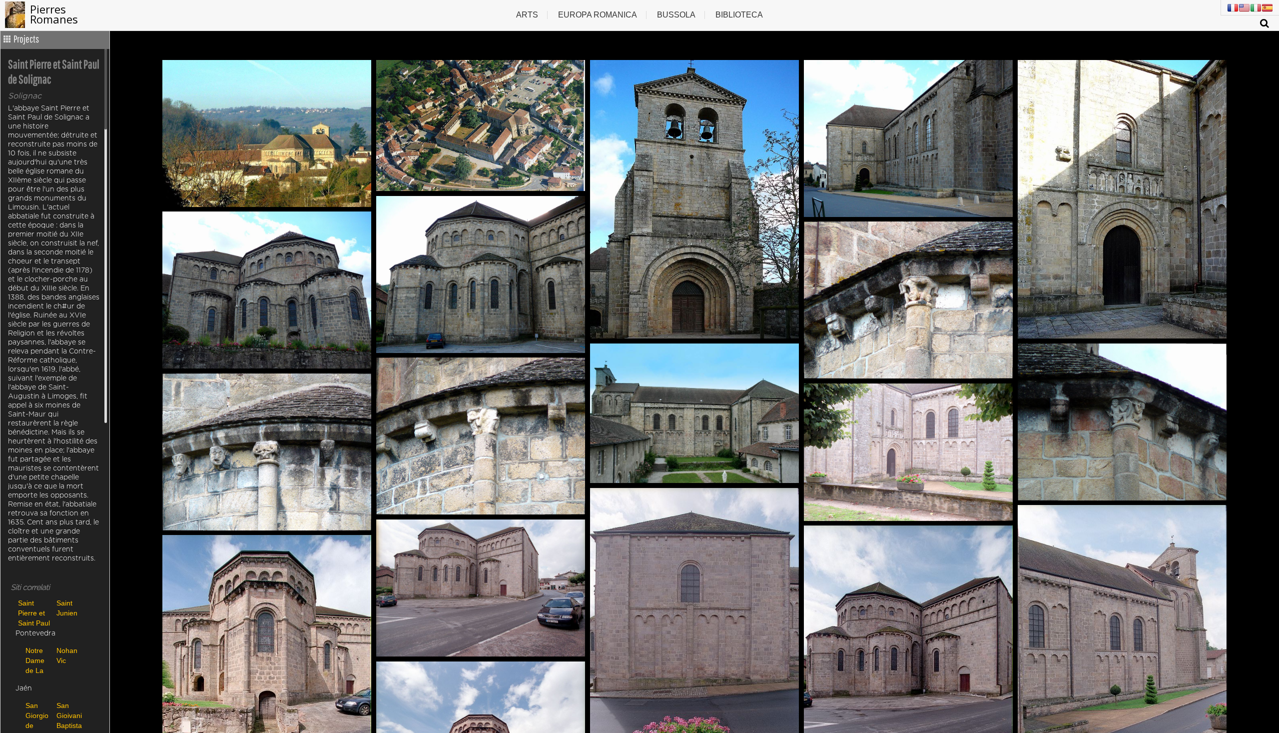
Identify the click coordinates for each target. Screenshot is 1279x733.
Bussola (676, 14)
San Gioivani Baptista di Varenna (69, 715)
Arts (527, 14)
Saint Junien (66, 608)
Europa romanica (597, 14)
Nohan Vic (66, 655)
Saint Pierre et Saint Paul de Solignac (34, 612)
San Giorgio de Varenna (38, 715)
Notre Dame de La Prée (34, 660)
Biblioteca (739, 14)
